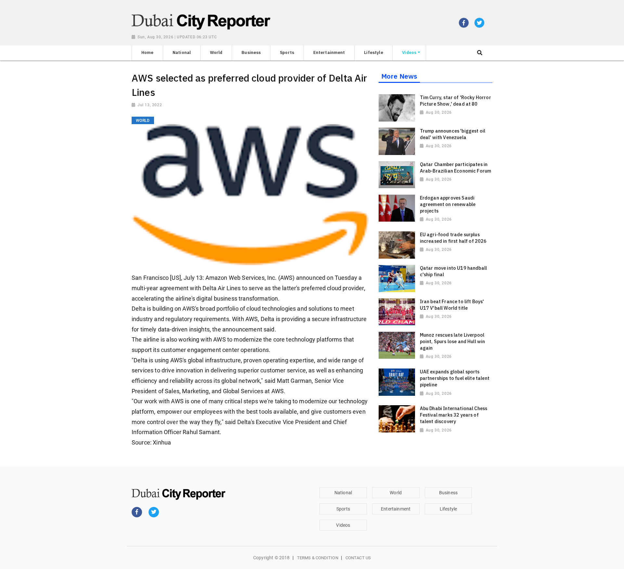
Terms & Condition (317, 557)
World (396, 492)
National (343, 492)
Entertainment (395, 508)
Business (448, 492)
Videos (343, 525)
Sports (343, 508)
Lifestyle (448, 508)
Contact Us (358, 557)
